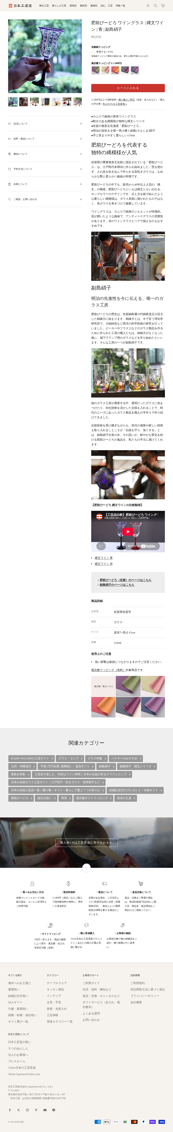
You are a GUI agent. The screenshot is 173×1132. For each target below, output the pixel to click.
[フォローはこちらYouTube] (45, 1110)
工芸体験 (52, 1015)
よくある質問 (91, 1013)
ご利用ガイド (91, 983)
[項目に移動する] (13, 102)
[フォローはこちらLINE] (53, 1110)
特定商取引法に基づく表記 (147, 989)
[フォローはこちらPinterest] (36, 1110)
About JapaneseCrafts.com (24, 1074)
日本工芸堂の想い (19, 1042)
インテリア (54, 996)
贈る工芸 (44, 5)
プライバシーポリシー (144, 996)
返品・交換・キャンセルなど (101, 996)
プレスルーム (16, 1061)
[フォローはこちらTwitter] (18, 1110)
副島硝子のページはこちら (117, 584)
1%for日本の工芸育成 (22, 1067)
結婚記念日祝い (18, 996)
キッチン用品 (55, 989)
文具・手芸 (54, 1002)
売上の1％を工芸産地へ (115, 104)
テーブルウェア (57, 983)
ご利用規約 (137, 983)
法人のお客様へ (18, 1054)
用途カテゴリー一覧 (60, 1021)
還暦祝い (14, 989)
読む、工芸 (106, 5)
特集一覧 (120, 5)
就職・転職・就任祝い (22, 1015)
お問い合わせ (91, 1020)
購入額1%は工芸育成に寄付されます (86, 842)
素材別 (83, 5)
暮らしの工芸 (59, 5)
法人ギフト (15, 1002)
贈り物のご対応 (126, 99)
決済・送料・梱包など (97, 989)
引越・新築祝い (18, 1008)
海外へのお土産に (19, 983)
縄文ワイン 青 (104, 557)
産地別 (73, 5)
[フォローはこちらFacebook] (9, 1110)
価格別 (93, 5)
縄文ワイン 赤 (104, 563)
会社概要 (136, 1002)
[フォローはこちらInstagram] (27, 1110)
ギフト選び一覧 (18, 1021)
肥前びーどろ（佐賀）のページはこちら (126, 580)
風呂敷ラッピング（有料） (108, 670)
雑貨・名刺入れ (57, 1008)
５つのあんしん (18, 1048)
